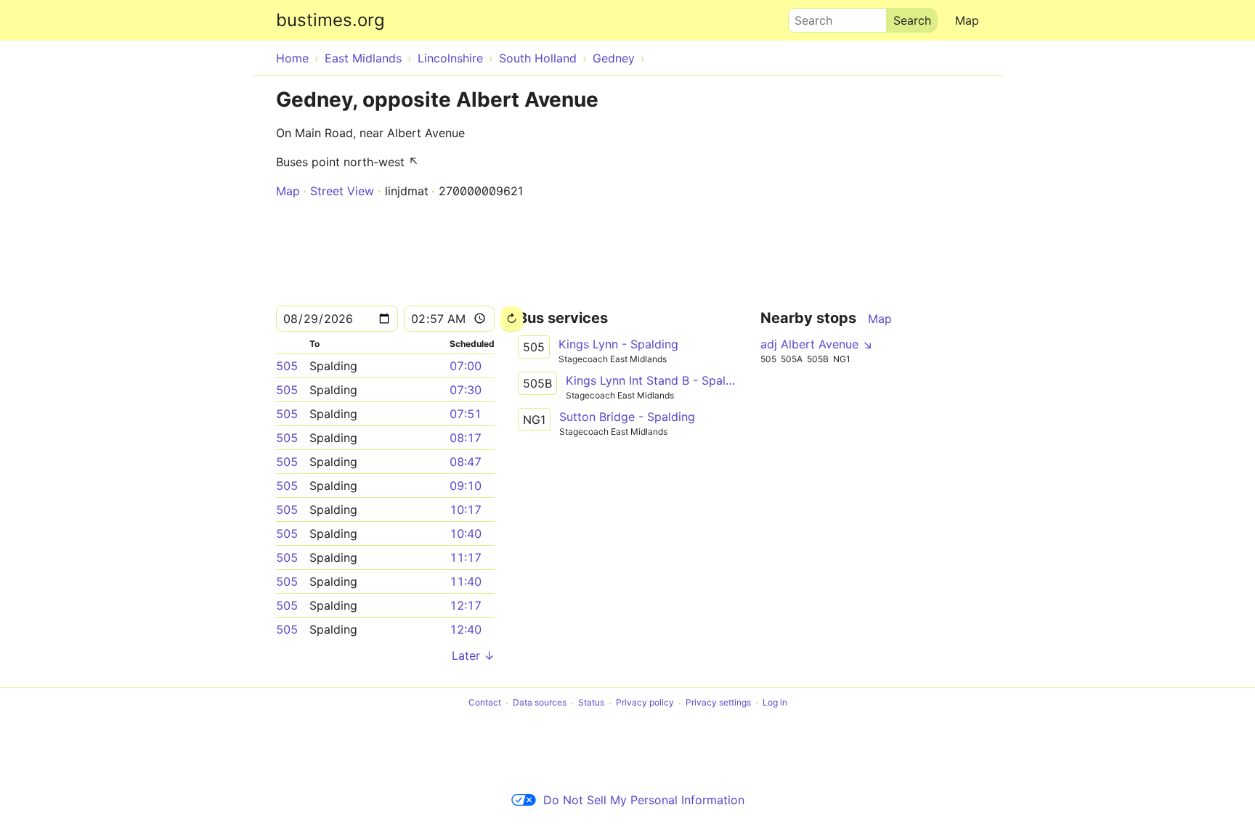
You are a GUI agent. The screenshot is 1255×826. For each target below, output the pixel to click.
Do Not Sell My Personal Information (643, 800)
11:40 (466, 581)
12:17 (466, 605)
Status (591, 703)
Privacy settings (718, 703)
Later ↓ (473, 655)
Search (807, 16)
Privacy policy (645, 703)
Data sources (539, 703)
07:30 (466, 390)
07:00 (466, 366)
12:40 (466, 629)
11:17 (466, 557)
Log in (775, 703)
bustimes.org (330, 19)
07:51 (466, 413)
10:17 (466, 509)
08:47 (466, 461)
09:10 (466, 485)
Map (967, 20)
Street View (342, 191)
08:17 (466, 437)
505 (287, 366)
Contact (484, 703)
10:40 (466, 533)
